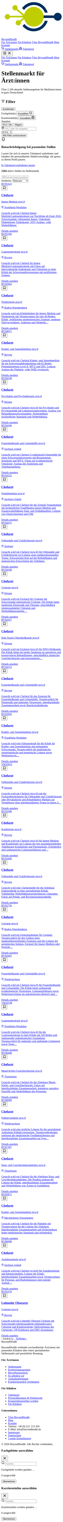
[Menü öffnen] (7, 53)
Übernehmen (9, 1481)
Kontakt (5, 45)
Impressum (14, 1432)
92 (17, 1338)
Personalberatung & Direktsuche (25, 1398)
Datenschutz (14, 1435)
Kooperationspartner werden (23, 1401)
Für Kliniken (24, 42)
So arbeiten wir (16, 1375)
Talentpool (13, 1394)
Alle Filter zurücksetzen (14, 135)
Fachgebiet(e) (8, 113)
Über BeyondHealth (42, 42)
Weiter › (23, 1338)
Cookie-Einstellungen (19, 1438)
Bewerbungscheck (18, 1372)
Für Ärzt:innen (9, 42)
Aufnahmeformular (18, 1378)
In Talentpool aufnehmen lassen (18, 165)
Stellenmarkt (14, 1366)
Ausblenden (8, 109)
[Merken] (4, 187)
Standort (5, 121)
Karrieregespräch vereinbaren (23, 1381)
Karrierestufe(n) (9, 118)
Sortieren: (6, 180)
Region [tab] (18, 124)
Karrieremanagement (19, 1369)
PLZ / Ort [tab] (7, 124)
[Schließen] (4, 1458)
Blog (56, 42)
